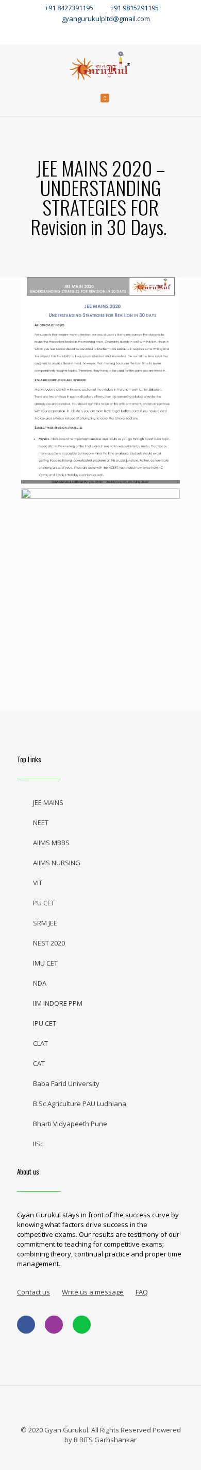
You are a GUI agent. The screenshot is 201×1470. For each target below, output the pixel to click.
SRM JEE (45, 922)
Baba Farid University (66, 1083)
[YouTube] (100, 33)
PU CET (44, 902)
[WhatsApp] (55, 33)
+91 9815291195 (135, 7)
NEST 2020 (49, 943)
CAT (39, 1063)
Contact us (33, 1292)
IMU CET (45, 963)
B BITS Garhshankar (105, 1439)
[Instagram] (123, 33)
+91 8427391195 (69, 7)
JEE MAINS (48, 802)
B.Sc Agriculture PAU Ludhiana (79, 1103)
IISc (38, 1143)
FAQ (142, 1292)
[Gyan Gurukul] (100, 64)
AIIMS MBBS (51, 842)
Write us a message (93, 1292)
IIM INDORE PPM (57, 1003)
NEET (40, 822)
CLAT (40, 1043)
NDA (39, 983)
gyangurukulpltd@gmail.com (106, 18)
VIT (37, 882)
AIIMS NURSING (56, 862)
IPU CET (44, 1023)
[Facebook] (78, 33)
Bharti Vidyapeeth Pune (70, 1123)
